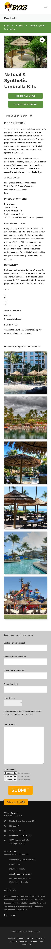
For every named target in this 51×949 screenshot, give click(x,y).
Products (21, 938)
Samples (33, 941)
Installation (40, 938)
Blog (41, 941)
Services (30, 938)
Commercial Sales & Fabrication (16, 854)
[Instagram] (23, 802)
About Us (11, 938)
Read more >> (9, 915)
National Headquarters (13, 816)
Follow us (11, 802)
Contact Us (26, 944)
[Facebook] (19, 802)
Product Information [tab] (19, 116)
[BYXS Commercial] (15, 7)
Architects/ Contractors (19, 941)
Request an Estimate (25, 104)
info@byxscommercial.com (20, 835)
